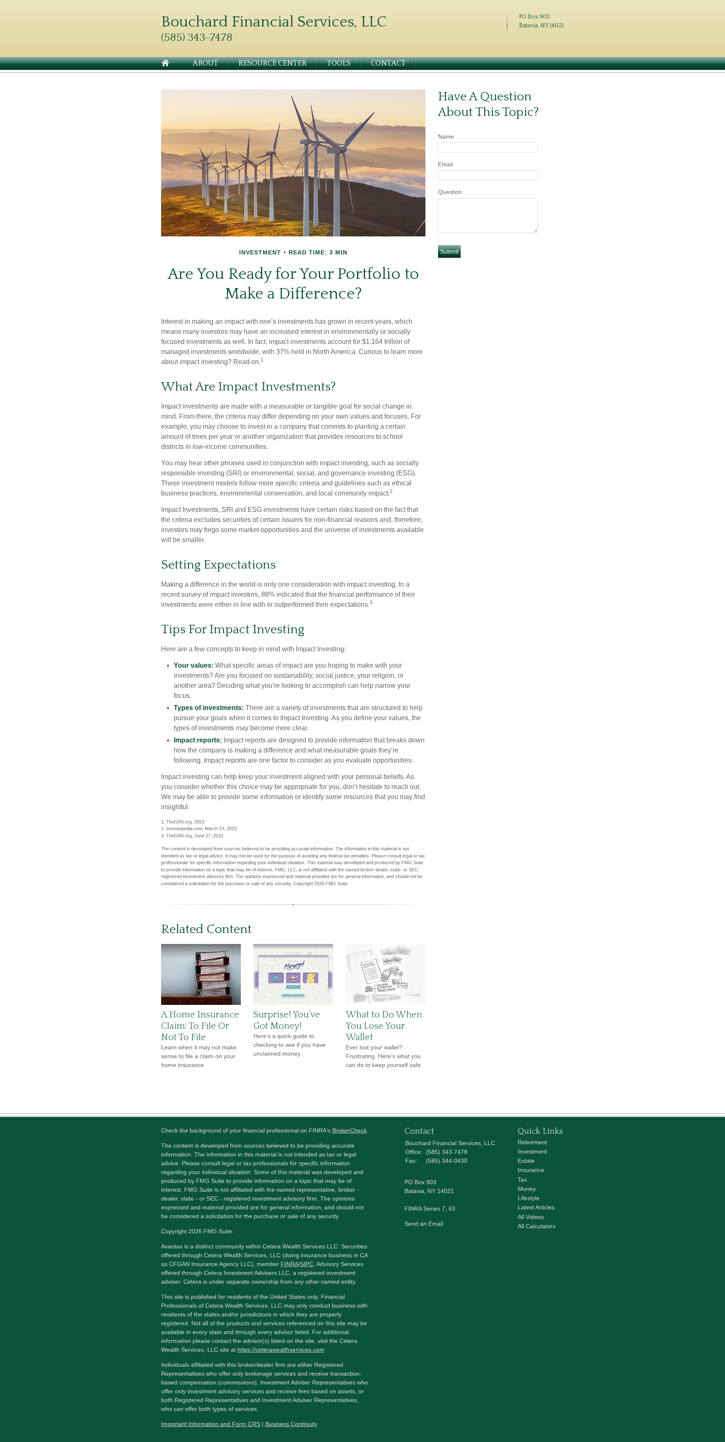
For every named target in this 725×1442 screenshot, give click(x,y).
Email (445, 164)
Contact (388, 63)
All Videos (531, 1217)
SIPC (306, 1264)
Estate (526, 1160)
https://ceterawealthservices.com (280, 1349)
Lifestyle (529, 1198)
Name (446, 136)
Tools (339, 63)
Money (527, 1188)
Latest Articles (536, 1207)
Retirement (532, 1142)
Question (450, 192)
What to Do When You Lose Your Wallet (384, 1026)
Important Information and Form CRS (210, 1424)
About (205, 63)
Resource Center (272, 63)
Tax (522, 1179)
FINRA (289, 1264)
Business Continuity (291, 1424)
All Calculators (536, 1226)
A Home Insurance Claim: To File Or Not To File (200, 1026)
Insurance (531, 1170)
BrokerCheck (349, 1130)
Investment (532, 1151)
